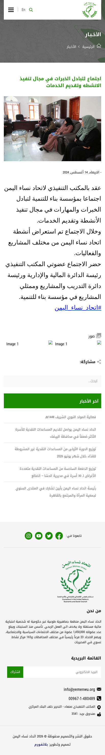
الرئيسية (88, 47)
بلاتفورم (41, 744)
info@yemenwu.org (79, 689)
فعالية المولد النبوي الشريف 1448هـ (70, 417)
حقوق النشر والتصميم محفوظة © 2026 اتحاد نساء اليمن (52, 736)
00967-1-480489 (82, 699)
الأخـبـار (71, 47)
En (23, 9)
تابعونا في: (74, 536)
